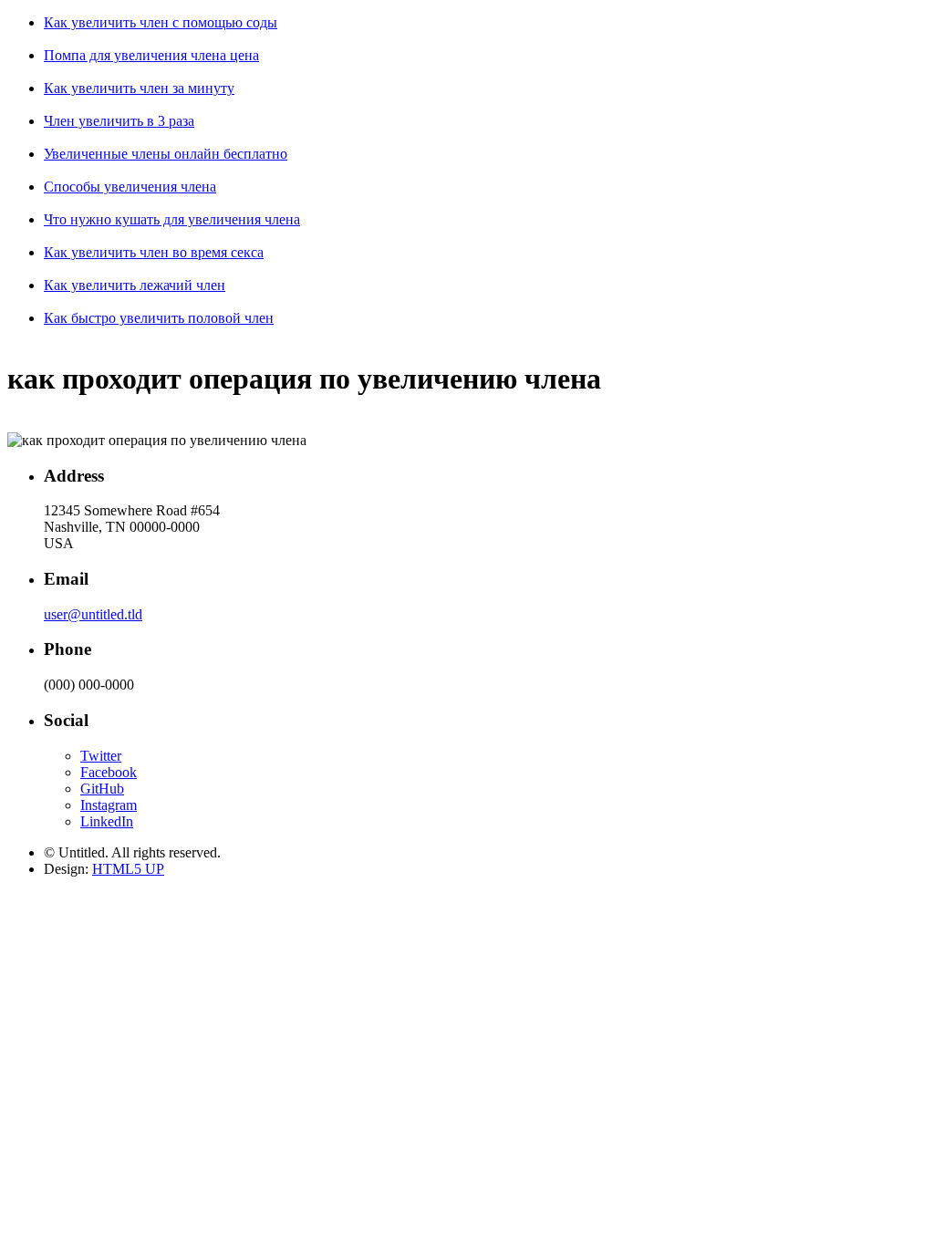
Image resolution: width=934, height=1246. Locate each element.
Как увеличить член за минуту (139, 88)
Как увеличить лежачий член (134, 285)
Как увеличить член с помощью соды (160, 22)
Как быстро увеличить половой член (159, 318)
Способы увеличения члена (130, 186)
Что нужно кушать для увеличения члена (172, 219)
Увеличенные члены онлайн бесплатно (165, 153)
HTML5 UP (128, 869)
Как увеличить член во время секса (154, 252)
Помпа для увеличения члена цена (151, 55)
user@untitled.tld (93, 614)
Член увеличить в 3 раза (119, 121)
